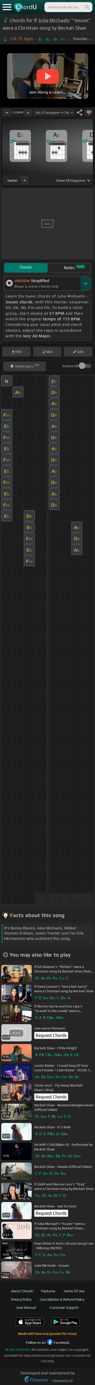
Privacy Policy (21, 1299)
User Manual (26, 1307)
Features (48, 1291)
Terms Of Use (73, 1291)
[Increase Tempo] (28, 112)
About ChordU (22, 1291)
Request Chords (51, 1035)
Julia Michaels (53, 20)
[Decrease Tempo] (7, 112)
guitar (12, 180)
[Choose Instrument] (24, 180)
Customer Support (64, 1307)
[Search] (86, 7)
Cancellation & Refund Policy (62, 1299)
